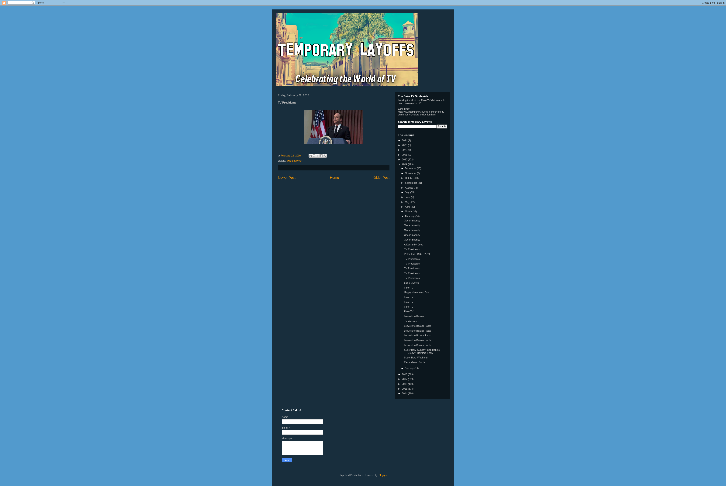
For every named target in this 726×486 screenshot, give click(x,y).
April (408, 206)
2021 (405, 154)
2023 (405, 145)
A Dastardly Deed (413, 244)
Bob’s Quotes (411, 282)
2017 (405, 379)
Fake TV (408, 287)
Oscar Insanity (412, 220)
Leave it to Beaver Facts (417, 325)
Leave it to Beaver (414, 316)
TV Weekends (412, 321)
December (411, 168)
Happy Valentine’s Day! (417, 292)
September (411, 182)
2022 (405, 150)
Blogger (383, 475)
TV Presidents (412, 249)
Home (334, 178)
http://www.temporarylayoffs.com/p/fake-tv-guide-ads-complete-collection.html (421, 113)
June (408, 197)
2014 (405, 393)
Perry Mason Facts (414, 362)
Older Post (381, 178)
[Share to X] (318, 156)
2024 (405, 140)
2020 (405, 159)
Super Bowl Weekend (415, 357)
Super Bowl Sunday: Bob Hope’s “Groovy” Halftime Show (422, 351)
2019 (405, 164)
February (410, 216)
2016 (405, 384)
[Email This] (310, 156)
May (407, 202)
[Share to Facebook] (321, 156)
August (409, 187)
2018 (405, 374)
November (411, 173)
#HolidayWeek (294, 160)
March (409, 211)
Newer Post (287, 178)
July (407, 192)
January (409, 368)
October (409, 178)
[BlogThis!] (314, 156)
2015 (405, 388)
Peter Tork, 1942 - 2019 (417, 254)
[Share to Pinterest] (325, 156)
